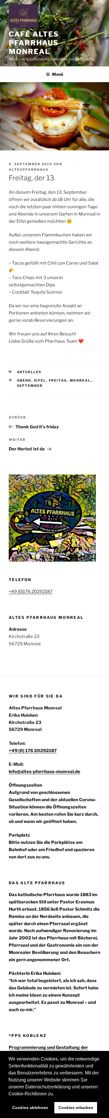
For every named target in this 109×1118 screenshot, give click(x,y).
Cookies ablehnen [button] (30, 1107)
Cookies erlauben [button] (75, 1107)
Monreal (80, 380)
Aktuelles (29, 372)
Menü (57, 74)
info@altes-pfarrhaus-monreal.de (44, 771)
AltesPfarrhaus (29, 170)
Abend (24, 380)
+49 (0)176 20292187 (31, 591)
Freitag (58, 380)
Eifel (40, 380)
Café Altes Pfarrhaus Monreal (34, 43)
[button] (56, 1094)
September (30, 386)
